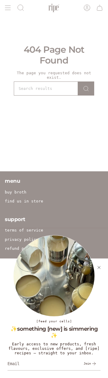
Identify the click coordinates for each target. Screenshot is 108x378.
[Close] (99, 267)
